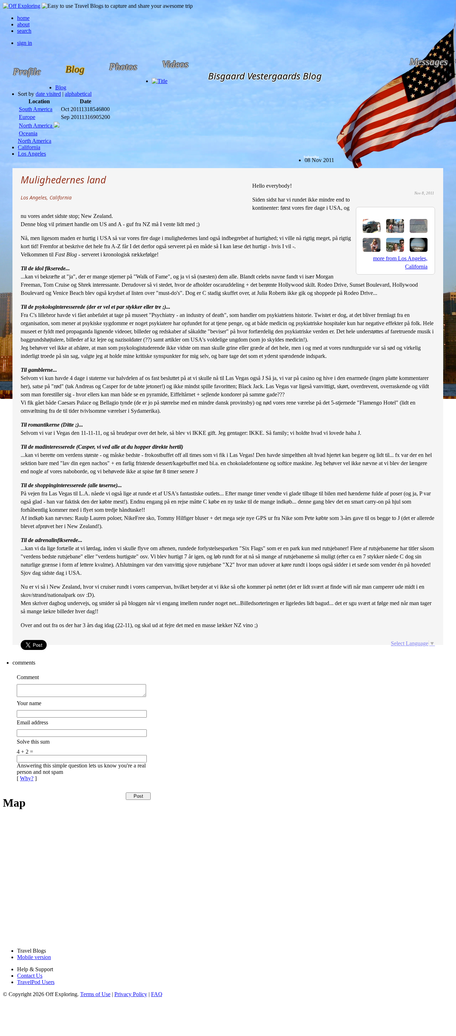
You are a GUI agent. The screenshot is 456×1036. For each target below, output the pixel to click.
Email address (32, 722)
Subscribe (311, 157)
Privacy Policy (130, 994)
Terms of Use (95, 994)
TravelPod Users (36, 982)
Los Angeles (32, 154)
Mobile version (34, 957)
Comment (28, 677)
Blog (60, 87)
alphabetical (78, 94)
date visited (48, 94)
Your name (29, 703)
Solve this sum (33, 742)
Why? (26, 778)
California (29, 147)
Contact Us (29, 976)
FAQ (156, 994)
